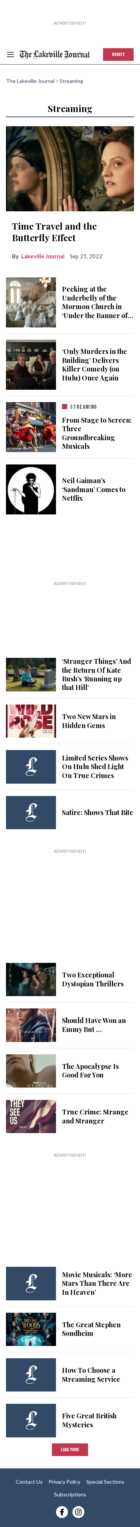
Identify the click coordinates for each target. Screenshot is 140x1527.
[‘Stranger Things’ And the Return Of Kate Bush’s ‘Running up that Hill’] (31, 673)
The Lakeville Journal (30, 81)
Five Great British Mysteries (89, 1420)
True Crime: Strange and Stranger (95, 1116)
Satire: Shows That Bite (97, 812)
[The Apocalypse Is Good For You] (31, 1071)
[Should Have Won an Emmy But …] (31, 1025)
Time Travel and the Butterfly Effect (54, 231)
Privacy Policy (64, 1481)
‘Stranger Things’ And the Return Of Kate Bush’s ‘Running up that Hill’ (96, 674)
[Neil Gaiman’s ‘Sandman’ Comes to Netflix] (31, 489)
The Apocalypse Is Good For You (90, 1070)
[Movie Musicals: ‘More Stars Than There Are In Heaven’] (31, 1283)
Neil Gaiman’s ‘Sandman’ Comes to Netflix (93, 489)
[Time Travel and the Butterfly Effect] (70, 167)
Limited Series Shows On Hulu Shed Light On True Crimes (95, 767)
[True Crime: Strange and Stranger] (31, 1116)
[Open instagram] (78, 1512)
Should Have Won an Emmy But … (94, 1024)
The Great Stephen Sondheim (91, 1329)
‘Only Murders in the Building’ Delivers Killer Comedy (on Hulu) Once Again (94, 364)
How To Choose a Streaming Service (91, 1374)
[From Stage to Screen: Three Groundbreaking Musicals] (31, 425)
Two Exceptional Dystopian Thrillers (93, 979)
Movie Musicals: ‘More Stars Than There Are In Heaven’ (97, 1283)
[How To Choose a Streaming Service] (31, 1374)
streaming (83, 407)
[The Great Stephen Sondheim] (31, 1329)
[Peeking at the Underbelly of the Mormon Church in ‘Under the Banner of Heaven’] (31, 301)
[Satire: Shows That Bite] (31, 812)
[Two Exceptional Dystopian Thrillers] (31, 979)
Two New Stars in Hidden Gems (89, 721)
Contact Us (29, 1481)
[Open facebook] (62, 1512)
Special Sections (105, 1481)
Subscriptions (70, 1494)
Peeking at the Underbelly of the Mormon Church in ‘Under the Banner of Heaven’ (95, 302)
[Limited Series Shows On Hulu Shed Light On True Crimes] (31, 766)
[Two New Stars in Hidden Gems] (31, 721)
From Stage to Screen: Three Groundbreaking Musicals (97, 433)
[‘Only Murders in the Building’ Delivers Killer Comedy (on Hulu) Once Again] (31, 365)
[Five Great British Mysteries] (31, 1420)
